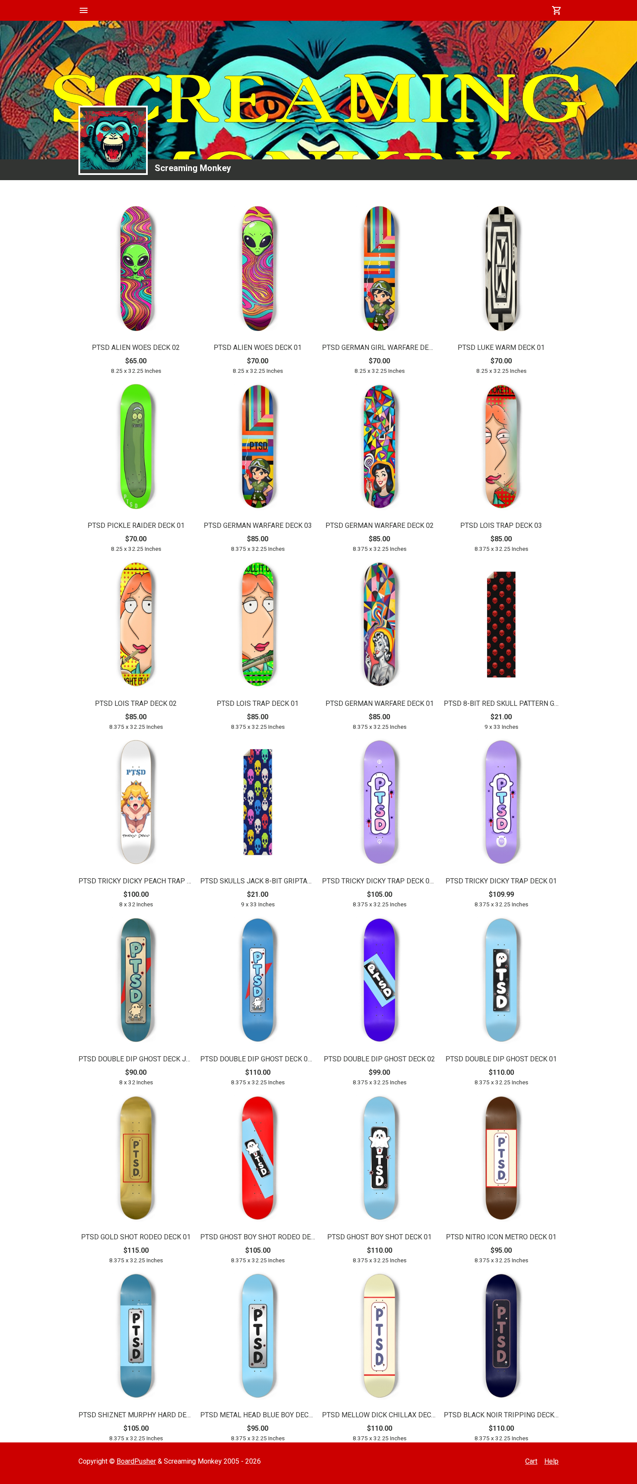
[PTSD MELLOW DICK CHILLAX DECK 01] (379, 1337)
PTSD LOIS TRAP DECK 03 (501, 525)
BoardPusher (136, 1461)
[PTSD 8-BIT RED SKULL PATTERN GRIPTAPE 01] (501, 626)
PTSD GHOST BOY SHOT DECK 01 (379, 1237)
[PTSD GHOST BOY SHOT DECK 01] (379, 1159)
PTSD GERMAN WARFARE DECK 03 (258, 525)
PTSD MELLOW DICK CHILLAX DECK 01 (379, 1415)
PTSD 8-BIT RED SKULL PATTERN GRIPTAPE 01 (501, 703)
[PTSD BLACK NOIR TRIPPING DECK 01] (501, 1337)
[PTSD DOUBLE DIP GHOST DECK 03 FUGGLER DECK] (258, 981)
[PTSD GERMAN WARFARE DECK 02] (379, 448)
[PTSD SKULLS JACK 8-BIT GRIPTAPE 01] (258, 803)
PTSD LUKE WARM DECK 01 (501, 347)
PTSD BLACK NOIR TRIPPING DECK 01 (501, 1415)
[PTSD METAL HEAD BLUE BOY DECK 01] (258, 1337)
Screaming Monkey (193, 168)
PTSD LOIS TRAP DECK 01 (258, 703)
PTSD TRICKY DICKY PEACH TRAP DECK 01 (135, 881)
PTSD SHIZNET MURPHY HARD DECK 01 (135, 1415)
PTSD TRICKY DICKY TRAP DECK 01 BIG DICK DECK (379, 881)
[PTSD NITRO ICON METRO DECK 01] (501, 1159)
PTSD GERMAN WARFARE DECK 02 (379, 525)
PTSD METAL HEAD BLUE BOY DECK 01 (257, 1415)
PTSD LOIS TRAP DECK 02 (136, 703)
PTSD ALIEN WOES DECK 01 (258, 347)
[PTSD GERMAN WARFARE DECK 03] (258, 448)
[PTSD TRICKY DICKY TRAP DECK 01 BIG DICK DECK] (379, 803)
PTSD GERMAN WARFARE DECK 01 (379, 703)
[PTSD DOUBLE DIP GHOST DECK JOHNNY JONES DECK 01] (136, 981)
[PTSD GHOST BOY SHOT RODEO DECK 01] (258, 1159)
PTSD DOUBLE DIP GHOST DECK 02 (379, 1059)
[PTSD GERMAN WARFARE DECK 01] (379, 625)
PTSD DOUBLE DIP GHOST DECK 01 (501, 1059)
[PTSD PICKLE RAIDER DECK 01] (136, 448)
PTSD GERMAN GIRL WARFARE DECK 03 (379, 347)
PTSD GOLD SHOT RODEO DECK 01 (136, 1237)
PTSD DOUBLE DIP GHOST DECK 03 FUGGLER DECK (257, 1059)
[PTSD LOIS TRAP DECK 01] (258, 625)
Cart (531, 1461)
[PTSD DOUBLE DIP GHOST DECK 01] (501, 981)
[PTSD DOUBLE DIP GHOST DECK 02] (379, 981)
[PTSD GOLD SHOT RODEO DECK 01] (136, 1159)
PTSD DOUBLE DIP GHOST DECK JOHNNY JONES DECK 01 (135, 1059)
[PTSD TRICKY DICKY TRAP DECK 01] (501, 803)
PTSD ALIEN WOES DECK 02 (136, 347)
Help (551, 1461)
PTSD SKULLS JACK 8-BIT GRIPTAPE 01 (257, 881)
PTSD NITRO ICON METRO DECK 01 (501, 1237)
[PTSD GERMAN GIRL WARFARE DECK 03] (379, 270)
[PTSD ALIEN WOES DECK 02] (136, 270)
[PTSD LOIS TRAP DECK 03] (501, 448)
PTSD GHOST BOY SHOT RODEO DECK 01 (257, 1237)
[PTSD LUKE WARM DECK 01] (501, 270)
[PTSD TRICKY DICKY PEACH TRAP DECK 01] (136, 803)
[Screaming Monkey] (113, 140)
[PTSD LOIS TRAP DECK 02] (136, 625)
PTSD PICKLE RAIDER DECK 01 (136, 525)
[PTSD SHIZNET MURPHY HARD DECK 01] (136, 1337)
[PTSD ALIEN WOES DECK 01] (258, 270)
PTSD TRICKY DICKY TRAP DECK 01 (501, 881)
